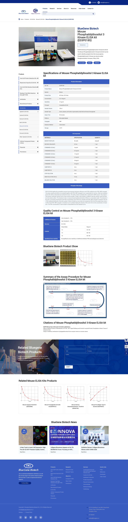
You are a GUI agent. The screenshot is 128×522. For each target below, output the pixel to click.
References (102, 472)
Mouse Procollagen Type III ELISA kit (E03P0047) (98, 405)
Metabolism (83, 45)
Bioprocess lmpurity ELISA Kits (28, 82)
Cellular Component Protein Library (27, 142)
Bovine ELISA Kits (24, 129)
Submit (68, 367)
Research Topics (70, 472)
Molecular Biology (87, 486)
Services (59, 8)
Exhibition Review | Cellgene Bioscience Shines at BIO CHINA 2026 (92, 448)
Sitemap (21, 512)
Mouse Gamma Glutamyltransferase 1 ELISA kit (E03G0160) (75, 406)
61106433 (93, 2)
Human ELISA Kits (24, 119)
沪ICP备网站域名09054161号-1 (26, 509)
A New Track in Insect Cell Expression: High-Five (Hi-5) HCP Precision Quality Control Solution (33, 449)
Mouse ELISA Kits (40, 19)
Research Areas (69, 469)
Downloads (102, 474)
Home (22, 19)
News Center (69, 481)
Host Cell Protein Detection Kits (28, 78)
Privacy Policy (29, 512)
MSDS (89, 62)
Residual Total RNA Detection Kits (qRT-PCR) (28, 94)
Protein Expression (87, 479)
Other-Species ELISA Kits (26, 136)
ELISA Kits (32, 19)
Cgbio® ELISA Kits (24, 111)
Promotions (23, 151)
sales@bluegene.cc (104, 2)
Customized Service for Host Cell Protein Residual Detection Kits (89, 471)
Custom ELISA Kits (87, 475)
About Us (66, 8)
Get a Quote (81, 62)
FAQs (101, 469)
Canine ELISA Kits (24, 115)
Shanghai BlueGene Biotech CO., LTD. (33, 507)
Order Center (82, 8)
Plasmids (22, 147)
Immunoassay (86, 484)
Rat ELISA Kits (23, 122)
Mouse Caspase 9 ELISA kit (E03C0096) (29, 405)
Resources (73, 8)
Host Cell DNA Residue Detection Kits (28, 88)
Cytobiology (86, 489)
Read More (22, 452)
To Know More (24, 483)
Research (52, 8)
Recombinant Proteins (26, 103)
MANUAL (97, 62)
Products (45, 8)
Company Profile (70, 478)
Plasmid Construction (88, 482)
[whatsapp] (126, 346)
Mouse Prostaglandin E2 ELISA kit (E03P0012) (52, 405)
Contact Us (90, 8)
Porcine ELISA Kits (24, 133)
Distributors (68, 483)
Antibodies (23, 99)
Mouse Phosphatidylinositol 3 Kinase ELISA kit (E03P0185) (60, 19)
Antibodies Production (88, 477)
